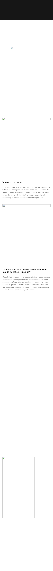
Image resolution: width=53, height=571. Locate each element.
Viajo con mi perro (12, 182)
